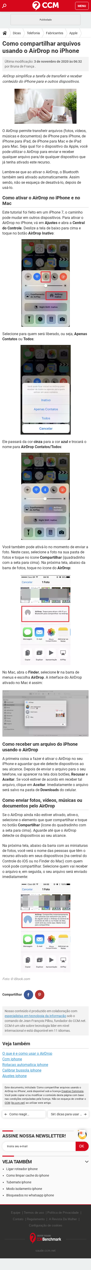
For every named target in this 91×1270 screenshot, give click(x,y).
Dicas (17, 33)
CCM (7, 1102)
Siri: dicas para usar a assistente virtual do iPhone (66, 1115)
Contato (18, 1219)
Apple (73, 33)
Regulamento (36, 1219)
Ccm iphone (12, 1059)
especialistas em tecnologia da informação (35, 1016)
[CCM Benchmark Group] (45, 1238)
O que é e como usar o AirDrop (27, 1053)
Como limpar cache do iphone (27, 1175)
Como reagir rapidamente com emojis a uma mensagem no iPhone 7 (26, 1115)
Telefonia (33, 33)
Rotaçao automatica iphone (25, 1064)
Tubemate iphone (18, 1182)
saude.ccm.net (45, 1250)
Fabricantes (54, 33)
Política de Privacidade (63, 1212)
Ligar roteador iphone (22, 1169)
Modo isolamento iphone (24, 1189)
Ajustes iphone (14, 1076)
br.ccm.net (18, 1102)
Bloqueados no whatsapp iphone (30, 1195)
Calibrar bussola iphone (21, 1070)
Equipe (15, 1212)
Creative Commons (72, 1091)
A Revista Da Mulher (63, 1219)
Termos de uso (34, 1212)
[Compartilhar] (28, 994)
